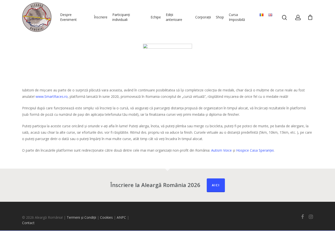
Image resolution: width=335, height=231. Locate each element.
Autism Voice (221, 150)
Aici (216, 185)
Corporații (203, 17)
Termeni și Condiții (81, 217)
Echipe (156, 17)
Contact (28, 222)
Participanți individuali (121, 17)
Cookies (106, 217)
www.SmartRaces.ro (52, 96)
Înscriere (100, 17)
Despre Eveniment (68, 17)
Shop (220, 17)
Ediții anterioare (174, 17)
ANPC (122, 217)
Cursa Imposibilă (237, 17)
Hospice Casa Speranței (255, 150)
